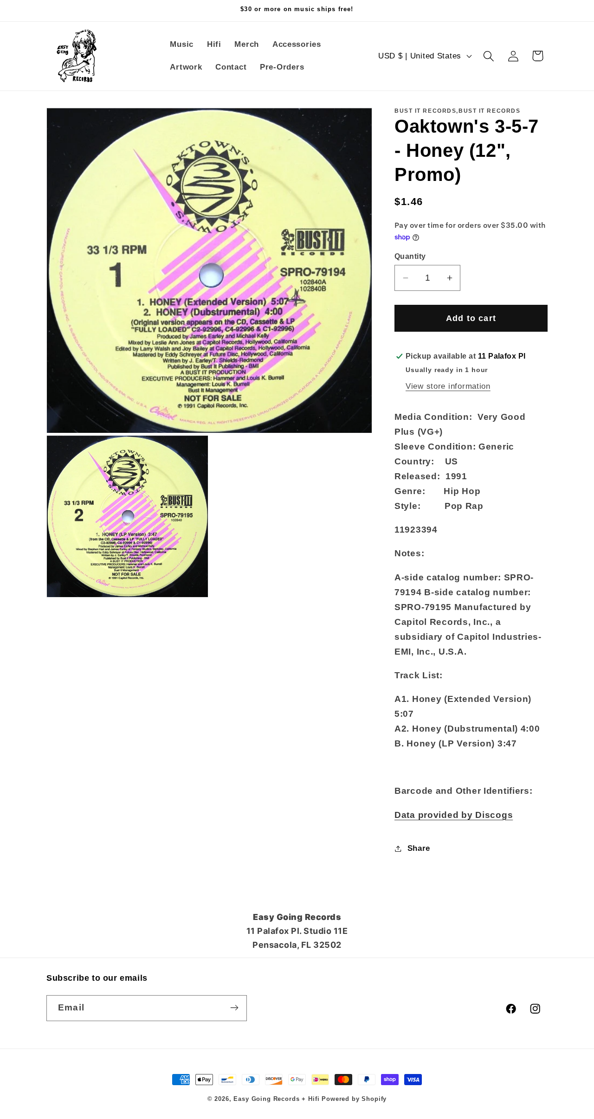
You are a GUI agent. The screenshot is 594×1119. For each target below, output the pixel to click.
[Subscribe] (234, 1008)
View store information (448, 386)
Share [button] (418, 848)
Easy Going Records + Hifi (276, 1098)
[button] (488, 56)
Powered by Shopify (354, 1098)
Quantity (410, 256)
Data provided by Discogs (453, 815)
